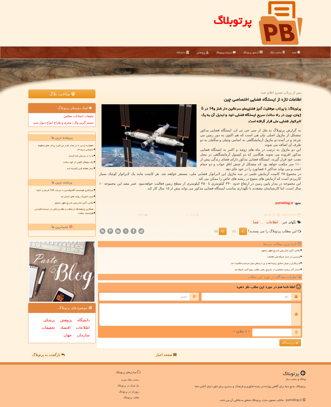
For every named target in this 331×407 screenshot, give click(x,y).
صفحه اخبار (164, 355)
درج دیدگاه (288, 342)
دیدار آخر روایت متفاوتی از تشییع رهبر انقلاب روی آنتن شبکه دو (267, 269)
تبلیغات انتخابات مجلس (78, 116)
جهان (67, 335)
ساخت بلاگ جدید (130, 379)
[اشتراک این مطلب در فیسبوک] (133, 231)
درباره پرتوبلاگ (224, 52)
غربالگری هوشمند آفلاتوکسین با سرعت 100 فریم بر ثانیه (65, 190)
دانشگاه (181, 52)
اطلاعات (272, 222)
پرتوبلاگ (233, 20)
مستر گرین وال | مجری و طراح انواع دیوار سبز (63, 122)
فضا (256, 222)
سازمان (83, 335)
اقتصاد (65, 327)
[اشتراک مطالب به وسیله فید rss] (102, 231)
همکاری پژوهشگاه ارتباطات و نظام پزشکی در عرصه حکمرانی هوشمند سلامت (64, 211)
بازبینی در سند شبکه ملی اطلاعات (283, 256)
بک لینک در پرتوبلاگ (128, 385)
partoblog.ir (284, 203)
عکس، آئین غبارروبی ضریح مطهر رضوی (280, 250)
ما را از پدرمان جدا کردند (81, 155)
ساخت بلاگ (276, 52)
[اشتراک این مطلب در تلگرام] (141, 231)
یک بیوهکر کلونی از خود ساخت (78, 162)
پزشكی (49, 320)
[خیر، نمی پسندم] (223, 231)
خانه (294, 52)
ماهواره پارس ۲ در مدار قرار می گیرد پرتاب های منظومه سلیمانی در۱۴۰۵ (65, 147)
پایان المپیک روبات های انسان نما (77, 196)
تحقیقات (48, 327)
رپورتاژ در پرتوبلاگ (129, 391)
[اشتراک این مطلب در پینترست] (110, 231)
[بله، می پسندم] (243, 231)
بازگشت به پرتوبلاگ (46, 355)
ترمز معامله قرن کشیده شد (80, 168)
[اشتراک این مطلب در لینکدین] (118, 231)
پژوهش (201, 52)
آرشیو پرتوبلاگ (251, 52)
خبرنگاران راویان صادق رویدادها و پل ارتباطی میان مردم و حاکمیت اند (265, 263)
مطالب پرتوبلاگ (131, 397)
